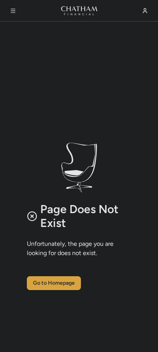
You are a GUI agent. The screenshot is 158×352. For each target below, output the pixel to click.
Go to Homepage (54, 283)
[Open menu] (13, 11)
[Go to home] (79, 10)
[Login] (145, 11)
